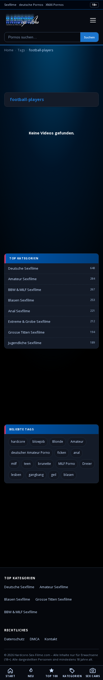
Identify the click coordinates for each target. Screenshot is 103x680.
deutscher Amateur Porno (30, 452)
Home (8, 50)
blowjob (38, 441)
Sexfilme (10, 5)
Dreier (87, 463)
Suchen (89, 37)
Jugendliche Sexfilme (24, 342)
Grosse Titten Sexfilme (26, 332)
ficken (61, 452)
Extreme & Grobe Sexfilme (29, 321)
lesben (16, 474)
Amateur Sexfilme (22, 278)
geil (53, 474)
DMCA (34, 639)
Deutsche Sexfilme (23, 268)
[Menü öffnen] (93, 20)
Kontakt (51, 639)
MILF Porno (66, 463)
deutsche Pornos (31, 5)
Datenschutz (14, 639)
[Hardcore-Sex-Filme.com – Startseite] (22, 20)
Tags (21, 50)
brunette (44, 463)
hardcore (18, 441)
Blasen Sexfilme (21, 300)
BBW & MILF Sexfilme (24, 289)
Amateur (77, 441)
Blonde (57, 441)
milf (14, 463)
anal (76, 452)
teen (27, 463)
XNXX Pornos (54, 5)
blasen (69, 474)
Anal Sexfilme (19, 311)
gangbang (36, 474)
